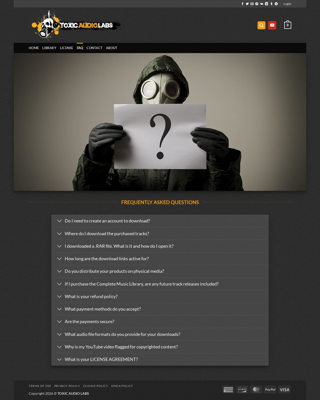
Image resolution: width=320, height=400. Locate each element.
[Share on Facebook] (242, 4)
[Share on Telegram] (276, 4)
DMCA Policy (122, 386)
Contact (94, 48)
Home (34, 48)
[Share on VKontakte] (261, 4)
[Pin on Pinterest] (256, 4)
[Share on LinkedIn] (266, 4)
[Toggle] (59, 221)
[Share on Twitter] (247, 4)
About (111, 48)
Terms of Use (40, 386)
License (66, 48)
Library (49, 48)
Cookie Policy (95, 386)
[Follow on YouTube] (272, 25)
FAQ (80, 48)
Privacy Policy (67, 386)
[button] (287, 4)
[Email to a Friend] (252, 4)
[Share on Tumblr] (271, 4)
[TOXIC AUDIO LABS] (76, 25)
